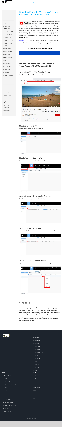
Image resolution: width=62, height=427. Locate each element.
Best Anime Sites (8, 19)
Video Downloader (7, 16)
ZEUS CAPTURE (36, 367)
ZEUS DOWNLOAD (23, 40)
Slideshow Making (8, 95)
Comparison (35, 370)
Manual (34, 390)
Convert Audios (7, 86)
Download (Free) (36, 378)
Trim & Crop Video (7, 411)
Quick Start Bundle (7, 399)
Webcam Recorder (8, 51)
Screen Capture (7, 98)
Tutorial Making (7, 54)
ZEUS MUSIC (35, 355)
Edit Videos (6, 89)
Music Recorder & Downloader (10, 384)
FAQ (34, 393)
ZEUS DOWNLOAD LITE (38, 352)
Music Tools (6, 60)
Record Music (7, 69)
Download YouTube (8, 31)
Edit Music (6, 72)
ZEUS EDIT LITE (36, 364)
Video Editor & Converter (8, 388)
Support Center (36, 387)
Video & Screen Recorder (8, 378)
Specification (36, 375)
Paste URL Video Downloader (9, 405)
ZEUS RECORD (36, 343)
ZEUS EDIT (35, 361)
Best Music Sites (8, 63)
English (7, 0)
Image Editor (7, 110)
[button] (58, 2)
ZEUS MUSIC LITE (36, 358)
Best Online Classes (8, 40)
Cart (34, 398)
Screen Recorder (7, 37)
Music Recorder (6, 408)
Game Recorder (7, 48)
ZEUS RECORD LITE (37, 346)
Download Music (8, 66)
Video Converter (7, 80)
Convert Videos (7, 83)
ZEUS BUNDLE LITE (37, 340)
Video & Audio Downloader (9, 382)
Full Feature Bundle (7, 375)
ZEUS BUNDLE (36, 337)
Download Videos (8, 34)
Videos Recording (8, 57)
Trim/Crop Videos (8, 92)
